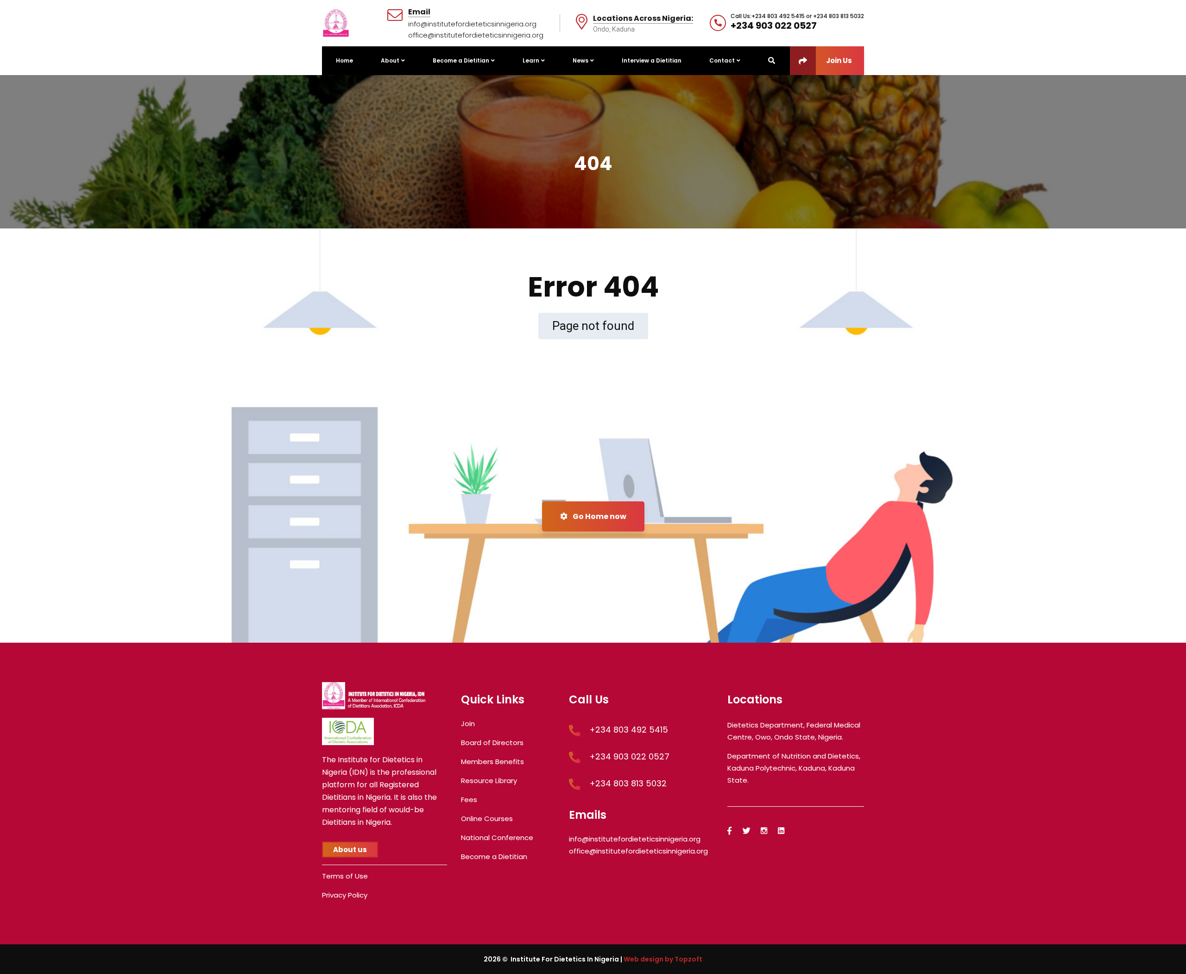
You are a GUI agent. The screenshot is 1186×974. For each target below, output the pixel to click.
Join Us (839, 60)
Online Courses (487, 818)
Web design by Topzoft (663, 959)
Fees (469, 799)
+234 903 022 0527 (774, 25)
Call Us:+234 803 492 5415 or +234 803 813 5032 (797, 16)
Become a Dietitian (494, 856)
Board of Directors (492, 742)
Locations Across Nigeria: (643, 19)
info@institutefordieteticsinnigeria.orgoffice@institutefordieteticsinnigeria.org (475, 29)
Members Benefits (492, 761)
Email (419, 12)
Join (468, 723)
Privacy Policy (344, 895)
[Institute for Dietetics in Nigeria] (336, 22)
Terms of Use (345, 876)
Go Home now (598, 516)
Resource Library (489, 780)
